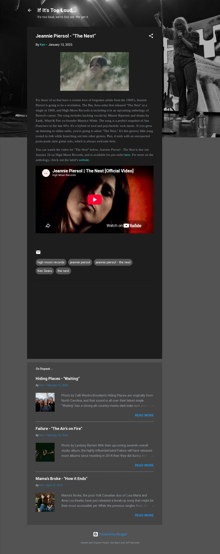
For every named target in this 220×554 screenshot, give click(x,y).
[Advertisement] (179, 91)
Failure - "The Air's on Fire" (59, 428)
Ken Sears (45, 271)
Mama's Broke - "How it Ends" (61, 478)
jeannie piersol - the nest (113, 262)
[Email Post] (38, 254)
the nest (63, 271)
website (84, 160)
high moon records (51, 262)
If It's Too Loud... (56, 10)
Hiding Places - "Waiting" (57, 378)
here (127, 154)
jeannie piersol (80, 262)
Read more (144, 415)
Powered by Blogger (112, 534)
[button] (151, 36)
